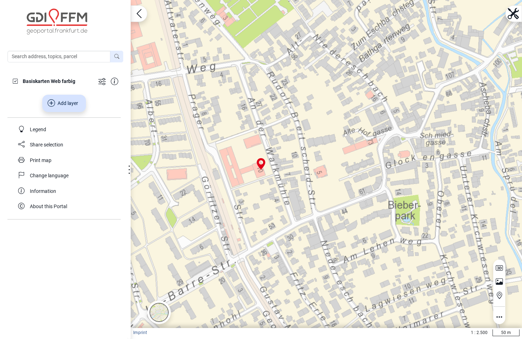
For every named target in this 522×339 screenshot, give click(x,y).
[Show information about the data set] (114, 81)
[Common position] (499, 295)
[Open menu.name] (139, 13)
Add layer (68, 103)
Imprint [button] (140, 332)
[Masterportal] (69, 21)
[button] (159, 312)
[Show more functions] (102, 81)
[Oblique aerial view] (499, 282)
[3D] (499, 268)
